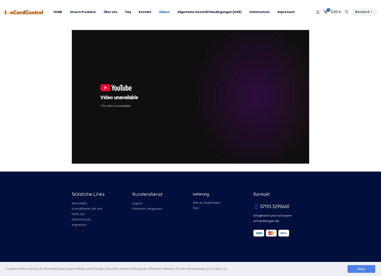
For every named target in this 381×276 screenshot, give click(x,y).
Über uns (78, 214)
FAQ (196, 208)
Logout (137, 203)
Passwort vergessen (147, 209)
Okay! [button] (361, 268)
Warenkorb (362, 12)
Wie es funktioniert (206, 203)
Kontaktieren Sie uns (87, 209)
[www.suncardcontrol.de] (24, 12)
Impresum (79, 225)
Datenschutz (81, 219)
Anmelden (79, 203)
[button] (229, 269)
